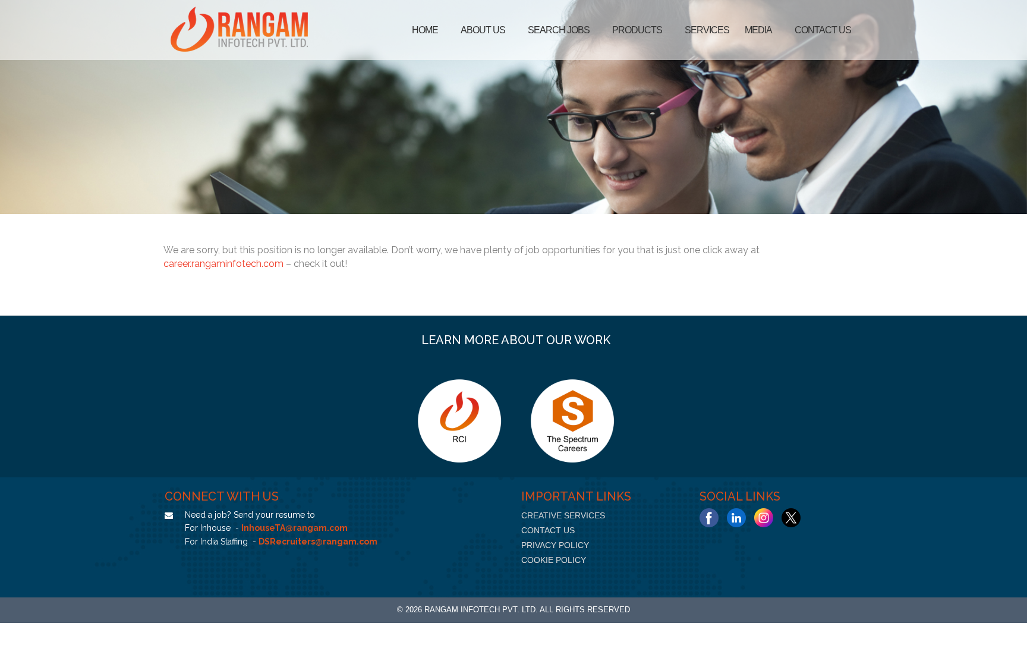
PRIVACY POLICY (555, 545)
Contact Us (823, 30)
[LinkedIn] (736, 517)
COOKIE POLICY (553, 560)
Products (637, 30)
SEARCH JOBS (559, 30)
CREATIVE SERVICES (563, 515)
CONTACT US (548, 530)
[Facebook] (709, 517)
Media (758, 30)
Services (707, 30)
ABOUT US (483, 30)
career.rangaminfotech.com (223, 263)
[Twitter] (791, 517)
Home (425, 30)
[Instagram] (763, 517)
